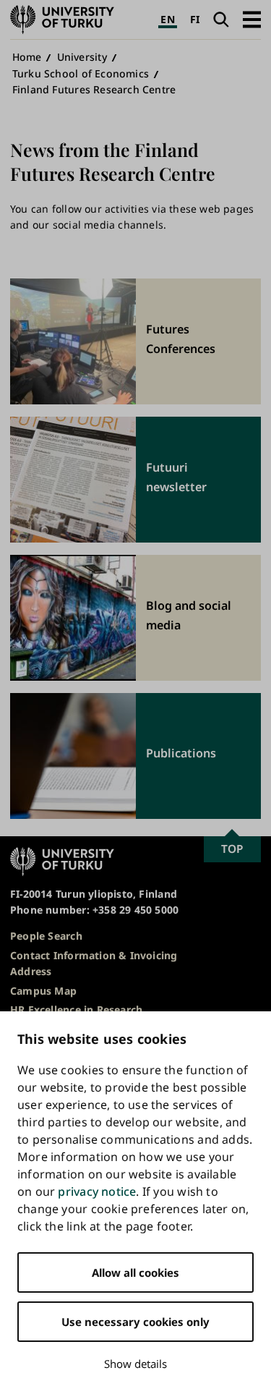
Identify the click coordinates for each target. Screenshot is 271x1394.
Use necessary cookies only (135, 1321)
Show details (135, 1363)
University (82, 57)
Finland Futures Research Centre (94, 89)
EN (167, 19)
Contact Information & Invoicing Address (94, 963)
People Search (46, 936)
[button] (252, 19)
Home (27, 57)
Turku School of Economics (80, 73)
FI (194, 19)
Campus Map (43, 991)
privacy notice (97, 1191)
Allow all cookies (135, 1272)
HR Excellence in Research (76, 1009)
